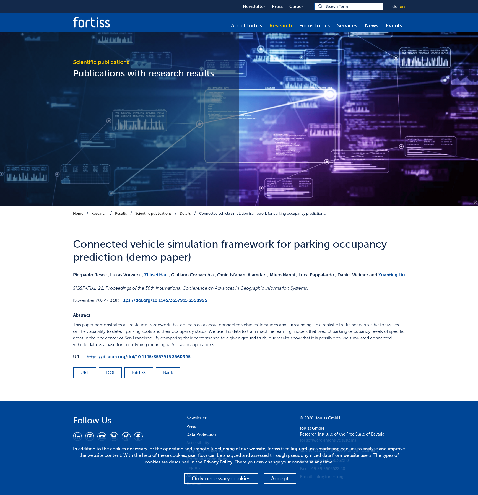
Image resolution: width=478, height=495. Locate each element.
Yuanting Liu (391, 275)
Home (78, 213)
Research (280, 25)
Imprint (298, 448)
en (402, 6)
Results (121, 213)
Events (394, 25)
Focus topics (314, 25)
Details (185, 213)
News (371, 25)
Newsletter (254, 6)
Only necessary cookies (221, 478)
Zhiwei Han (156, 275)
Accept (280, 478)
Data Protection (201, 434)
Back (168, 372)
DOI (110, 372)
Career (296, 6)
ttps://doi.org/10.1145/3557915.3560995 (164, 300)
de (395, 6)
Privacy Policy (218, 462)
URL (84, 372)
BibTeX (139, 372)
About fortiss (246, 25)
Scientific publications (153, 213)
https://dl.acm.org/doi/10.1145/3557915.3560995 (139, 356)
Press (277, 6)
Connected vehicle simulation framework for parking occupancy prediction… (262, 213)
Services (347, 25)
